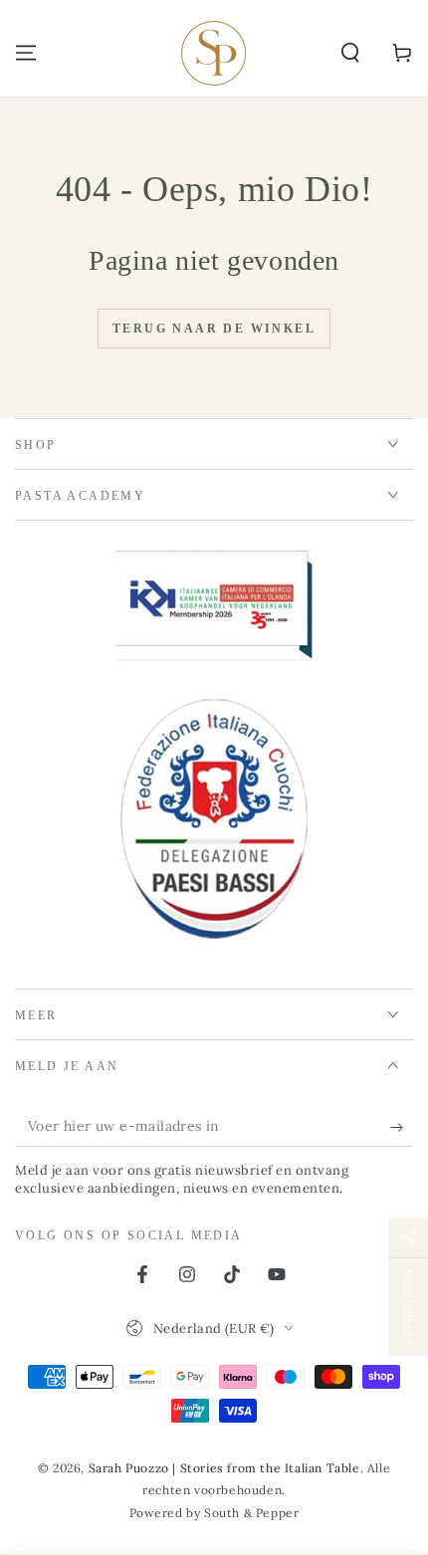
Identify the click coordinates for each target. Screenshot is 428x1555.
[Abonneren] (401, 1127)
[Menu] (26, 53)
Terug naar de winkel (214, 328)
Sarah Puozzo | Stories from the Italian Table (224, 1467)
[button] (350, 53)
